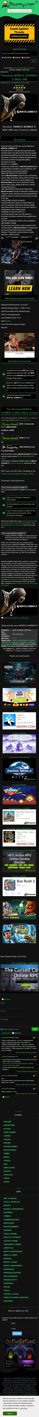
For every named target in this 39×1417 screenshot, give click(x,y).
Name (2, 1003)
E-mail (3, 1011)
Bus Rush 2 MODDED (19, 876)
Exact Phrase (8, 57)
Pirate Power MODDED (19, 900)
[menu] (36, 2)
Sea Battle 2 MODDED (19, 733)
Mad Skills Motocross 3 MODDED (19, 808)
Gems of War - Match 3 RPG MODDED (19, 828)
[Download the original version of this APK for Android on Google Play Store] (10, 447)
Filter (34, 61)
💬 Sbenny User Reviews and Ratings (15, 618)
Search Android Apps (19, 49)
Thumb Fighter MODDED (19, 687)
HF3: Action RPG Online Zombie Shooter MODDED (19, 850)
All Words (18, 57)
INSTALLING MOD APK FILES (17, 457)
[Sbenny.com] (18, 4)
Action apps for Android (15, 579)
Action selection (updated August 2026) (17, 473)
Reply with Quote (26, 1052)
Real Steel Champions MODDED (19, 662)
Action (8, 321)
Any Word (27, 57)
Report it (29, 418)
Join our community (17, 463)
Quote (35, 1052)
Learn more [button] (24, 1408)
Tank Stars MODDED (19, 785)
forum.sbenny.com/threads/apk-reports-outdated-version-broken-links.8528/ (18, 1064)
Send (35, 1029)
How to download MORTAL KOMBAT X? (14, 487)
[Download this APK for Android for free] (10, 424)
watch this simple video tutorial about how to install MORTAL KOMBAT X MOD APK (19, 523)
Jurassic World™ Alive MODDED (19, 757)
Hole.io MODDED (19, 711)
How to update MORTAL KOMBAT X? (14, 533)
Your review (4, 1019)
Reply (18, 1052)
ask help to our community (14, 525)
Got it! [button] (10, 1413)
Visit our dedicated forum (24, 420)
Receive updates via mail (10, 1029)
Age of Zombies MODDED (19, 923)
